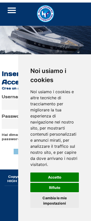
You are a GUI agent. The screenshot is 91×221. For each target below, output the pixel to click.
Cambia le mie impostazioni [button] (54, 200)
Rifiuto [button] (54, 187)
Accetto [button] (54, 177)
